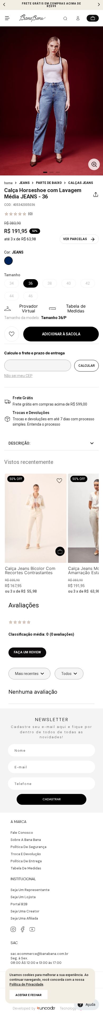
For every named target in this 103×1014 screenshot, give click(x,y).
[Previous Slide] (4, 4)
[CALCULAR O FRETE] (86, 366)
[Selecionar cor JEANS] (8, 260)
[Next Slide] (99, 4)
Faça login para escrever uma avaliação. (51, 655)
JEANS (24, 183)
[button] (51, 101)
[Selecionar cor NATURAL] (13, 570)
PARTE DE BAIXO (49, 183)
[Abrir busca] (65, 19)
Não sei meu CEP (18, 376)
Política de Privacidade (26, 984)
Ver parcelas (75, 239)
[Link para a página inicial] (8, 183)
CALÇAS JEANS (80, 183)
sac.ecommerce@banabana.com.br (39, 953)
